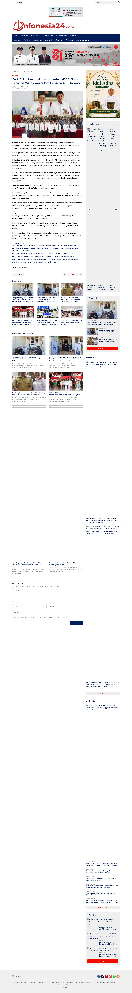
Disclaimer (70, 982)
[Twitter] (102, 976)
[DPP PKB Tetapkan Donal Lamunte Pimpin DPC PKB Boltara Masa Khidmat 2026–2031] (102, 949)
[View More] (117, 124)
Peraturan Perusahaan (66, 985)
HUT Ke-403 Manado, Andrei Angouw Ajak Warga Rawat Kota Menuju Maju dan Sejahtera (43, 256)
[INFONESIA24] (43, 25)
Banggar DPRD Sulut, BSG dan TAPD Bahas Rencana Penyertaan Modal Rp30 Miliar (108, 929)
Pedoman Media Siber (56, 982)
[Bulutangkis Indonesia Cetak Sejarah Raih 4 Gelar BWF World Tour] (91, 206)
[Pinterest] (106, 976)
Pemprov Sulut (48, 36)
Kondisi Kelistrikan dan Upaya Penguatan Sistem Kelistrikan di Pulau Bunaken (93, 684)
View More (102, 348)
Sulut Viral (73, 36)
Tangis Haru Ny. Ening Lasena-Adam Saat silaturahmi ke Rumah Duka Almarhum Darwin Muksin (45, 246)
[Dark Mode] (119, 2)
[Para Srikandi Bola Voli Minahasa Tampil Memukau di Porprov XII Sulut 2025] (114, 206)
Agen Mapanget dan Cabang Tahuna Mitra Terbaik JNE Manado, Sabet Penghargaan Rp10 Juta (45, 259)
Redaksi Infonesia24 (22, 87)
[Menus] (13, 2)
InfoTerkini (58, 40)
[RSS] (118, 976)
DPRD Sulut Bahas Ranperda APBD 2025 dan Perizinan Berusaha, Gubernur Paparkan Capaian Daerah (108, 943)
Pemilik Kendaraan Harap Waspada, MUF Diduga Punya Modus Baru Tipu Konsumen (103, 887)
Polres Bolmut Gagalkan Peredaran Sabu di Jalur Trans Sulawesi (101, 879)
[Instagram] (110, 976)
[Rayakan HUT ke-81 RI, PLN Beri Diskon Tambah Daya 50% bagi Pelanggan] (112, 603)
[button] (114, 2)
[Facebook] (99, 976)
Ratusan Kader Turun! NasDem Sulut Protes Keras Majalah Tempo (35, 262)
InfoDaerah (35, 36)
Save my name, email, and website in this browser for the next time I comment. (40, 618)
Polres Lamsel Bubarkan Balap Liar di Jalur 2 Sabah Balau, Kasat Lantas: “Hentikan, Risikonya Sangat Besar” (102, 901)
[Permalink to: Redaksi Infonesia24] (14, 87)
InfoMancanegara (82, 40)
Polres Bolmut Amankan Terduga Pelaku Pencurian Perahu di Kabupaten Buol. (100, 872)
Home (16, 36)
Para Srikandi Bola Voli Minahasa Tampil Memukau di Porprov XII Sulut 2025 (114, 287)
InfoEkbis (17, 40)
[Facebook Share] (64, 274)
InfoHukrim (26, 40)
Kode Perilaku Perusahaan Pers (106, 982)
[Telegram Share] (77, 274)
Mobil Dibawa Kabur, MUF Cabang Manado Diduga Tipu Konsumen (100, 894)
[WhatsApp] (114, 976)
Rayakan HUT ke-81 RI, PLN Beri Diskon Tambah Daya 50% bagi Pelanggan (111, 684)
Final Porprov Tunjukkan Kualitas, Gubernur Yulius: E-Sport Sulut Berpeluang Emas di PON (102, 287)
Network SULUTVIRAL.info (85, 982)
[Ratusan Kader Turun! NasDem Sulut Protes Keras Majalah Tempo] (72, 312)
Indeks (19, 2)
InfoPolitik (48, 40)
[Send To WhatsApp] (81, 274)
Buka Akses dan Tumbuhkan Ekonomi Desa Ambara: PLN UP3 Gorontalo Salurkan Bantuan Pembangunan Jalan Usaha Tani (102, 520)
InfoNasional (69, 40)
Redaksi (32, 982)
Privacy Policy (42, 982)
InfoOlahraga (37, 40)
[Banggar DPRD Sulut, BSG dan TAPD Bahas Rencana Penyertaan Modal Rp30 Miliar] (102, 921)
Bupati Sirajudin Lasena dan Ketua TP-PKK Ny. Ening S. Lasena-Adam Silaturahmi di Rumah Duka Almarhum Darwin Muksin (45, 249)
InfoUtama (24, 36)
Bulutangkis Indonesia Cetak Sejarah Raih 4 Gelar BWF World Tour (91, 287)
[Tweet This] (68, 274)
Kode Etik (24, 982)
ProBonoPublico (61, 36)
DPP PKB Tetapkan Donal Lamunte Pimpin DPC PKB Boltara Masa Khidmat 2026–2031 (108, 955)
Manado (15, 76)
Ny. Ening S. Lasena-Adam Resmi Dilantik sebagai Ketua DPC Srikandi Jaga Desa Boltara (42, 253)
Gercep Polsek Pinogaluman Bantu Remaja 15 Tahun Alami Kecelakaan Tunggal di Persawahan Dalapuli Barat (102, 864)
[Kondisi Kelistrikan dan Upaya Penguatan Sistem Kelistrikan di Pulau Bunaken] (93, 603)
